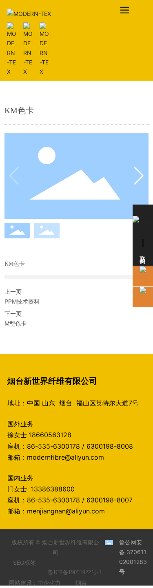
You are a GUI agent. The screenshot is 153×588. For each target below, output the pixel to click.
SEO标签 (24, 562)
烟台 (81, 583)
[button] (138, 176)
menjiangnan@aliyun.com (66, 511)
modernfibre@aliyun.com (65, 457)
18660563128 (50, 435)
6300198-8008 (109, 446)
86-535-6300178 (53, 446)
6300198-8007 (109, 500)
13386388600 (55, 489)
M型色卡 (15, 323)
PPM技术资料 (22, 301)
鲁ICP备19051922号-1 (75, 572)
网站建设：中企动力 (34, 583)
